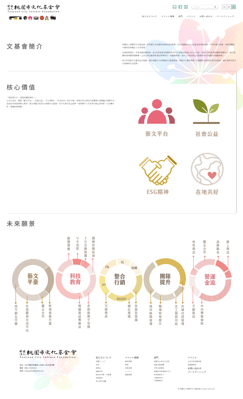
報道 (126, 364)
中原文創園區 (159, 368)
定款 (97, 364)
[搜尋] (215, 7)
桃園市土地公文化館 (161, 361)
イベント (191, 16)
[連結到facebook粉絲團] (180, 7)
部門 (180, 16)
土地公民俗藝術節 (194, 361)
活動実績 (128, 368)
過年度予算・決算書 (103, 374)
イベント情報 (167, 16)
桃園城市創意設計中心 (162, 371)
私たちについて (149, 16)
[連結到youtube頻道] (174, 7)
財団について (101, 361)
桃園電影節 (158, 380)
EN (229, 7)
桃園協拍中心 (159, 378)
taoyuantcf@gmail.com (34, 371)
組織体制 (99, 371)
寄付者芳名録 (101, 381)
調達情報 (128, 374)
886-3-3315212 (30, 368)
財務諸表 (99, 378)
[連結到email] (186, 7)
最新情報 (128, 361)
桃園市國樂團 (159, 364)
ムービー (128, 371)
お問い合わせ (206, 16)
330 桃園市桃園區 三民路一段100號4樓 (39, 365)
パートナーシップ (225, 16)
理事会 (98, 368)
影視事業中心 (159, 374)
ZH (224, 7)
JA (234, 7)
